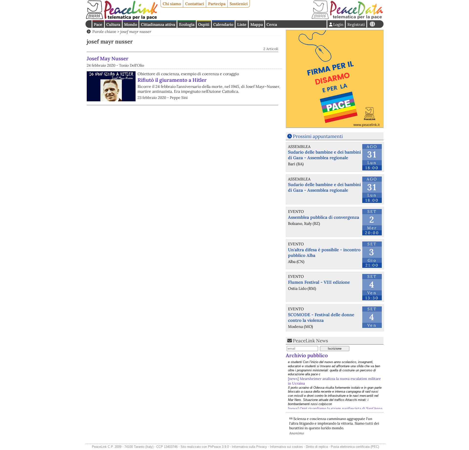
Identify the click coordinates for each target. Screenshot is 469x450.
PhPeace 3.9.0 (218, 447)
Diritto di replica (317, 447)
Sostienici (239, 3)
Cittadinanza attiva (158, 24)
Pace (98, 24)
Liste (241, 24)
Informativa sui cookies (286, 447)
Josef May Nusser (107, 58)
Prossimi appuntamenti (318, 136)
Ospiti (203, 24)
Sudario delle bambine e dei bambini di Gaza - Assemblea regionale (324, 154)
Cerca (271, 24)
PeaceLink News (310, 341)
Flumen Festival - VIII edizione (319, 282)
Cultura (113, 24)
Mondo (130, 24)
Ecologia (186, 24)
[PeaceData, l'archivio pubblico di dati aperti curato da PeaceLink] (347, 18)
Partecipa (216, 3)
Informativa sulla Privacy (249, 447)
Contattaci (194, 3)
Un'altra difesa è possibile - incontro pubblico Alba (324, 252)
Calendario (223, 24)
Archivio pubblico (307, 355)
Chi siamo (172, 3)
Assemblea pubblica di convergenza (323, 217)
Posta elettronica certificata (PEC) (355, 447)
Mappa (256, 24)
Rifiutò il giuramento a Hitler (172, 80)
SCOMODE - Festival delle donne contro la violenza (321, 317)
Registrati (356, 24)
